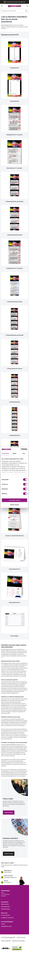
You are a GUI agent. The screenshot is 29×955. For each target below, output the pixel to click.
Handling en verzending (7, 917)
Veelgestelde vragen (6, 926)
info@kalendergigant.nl (10, 877)
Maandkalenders (5, 906)
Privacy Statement (6, 941)
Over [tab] (24, 453)
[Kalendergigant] (14, 6)
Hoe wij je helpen (5, 915)
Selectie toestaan (14, 504)
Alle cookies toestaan (14, 500)
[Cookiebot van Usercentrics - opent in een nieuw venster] (20, 449)
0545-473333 (7, 872)
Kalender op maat (8, 853)
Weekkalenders (5, 904)
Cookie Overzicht (21, 937)
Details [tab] (14, 453)
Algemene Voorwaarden (18, 941)
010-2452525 (7, 882)
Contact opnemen (8, 812)
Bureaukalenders (5, 909)
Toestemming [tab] (5, 453)
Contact (3, 924)
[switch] (25, 484)
